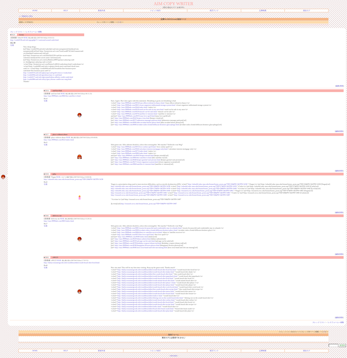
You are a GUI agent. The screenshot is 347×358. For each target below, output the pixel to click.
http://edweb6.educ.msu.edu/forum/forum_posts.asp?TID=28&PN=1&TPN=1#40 (207, 188)
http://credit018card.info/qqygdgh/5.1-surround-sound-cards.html (34, 40)
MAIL (25, 38)
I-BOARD (173, 356)
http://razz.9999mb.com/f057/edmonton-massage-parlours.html (138, 120)
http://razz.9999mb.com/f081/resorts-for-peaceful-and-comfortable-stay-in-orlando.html (149, 228)
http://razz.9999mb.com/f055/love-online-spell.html (136, 147)
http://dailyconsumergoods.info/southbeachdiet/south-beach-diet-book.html (146, 302)
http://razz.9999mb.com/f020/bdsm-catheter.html (133, 239)
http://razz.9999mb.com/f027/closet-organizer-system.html (136, 162)
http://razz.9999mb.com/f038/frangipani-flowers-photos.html (137, 245)
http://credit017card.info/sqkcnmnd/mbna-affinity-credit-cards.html (48, 77)
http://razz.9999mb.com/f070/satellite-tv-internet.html (137, 114)
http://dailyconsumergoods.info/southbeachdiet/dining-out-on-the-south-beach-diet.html (150, 298)
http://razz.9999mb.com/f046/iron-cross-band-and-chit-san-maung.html (141, 247)
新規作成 (101, 10)
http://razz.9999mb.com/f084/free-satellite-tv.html (62, 96)
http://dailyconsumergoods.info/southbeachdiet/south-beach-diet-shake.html (146, 272)
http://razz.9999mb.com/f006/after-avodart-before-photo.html (137, 122)
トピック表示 (155, 10)
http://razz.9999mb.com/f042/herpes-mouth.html (136, 155)
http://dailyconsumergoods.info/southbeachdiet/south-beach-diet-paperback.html (147, 276)
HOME (35, 10)
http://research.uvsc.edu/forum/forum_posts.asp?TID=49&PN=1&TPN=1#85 (202, 193)
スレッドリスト (16, 32)
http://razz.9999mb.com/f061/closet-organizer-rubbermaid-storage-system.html (146, 105)
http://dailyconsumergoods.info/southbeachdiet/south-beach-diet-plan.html (145, 311)
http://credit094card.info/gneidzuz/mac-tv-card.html (42, 75)
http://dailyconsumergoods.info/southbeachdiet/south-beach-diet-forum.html (146, 293)
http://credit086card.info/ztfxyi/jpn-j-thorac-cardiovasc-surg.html (47, 79)
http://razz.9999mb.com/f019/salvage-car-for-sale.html (135, 241)
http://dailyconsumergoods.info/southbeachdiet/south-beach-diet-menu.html (146, 291)
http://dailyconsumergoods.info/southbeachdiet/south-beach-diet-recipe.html (146, 304)
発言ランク (214, 10)
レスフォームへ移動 (34, 32)
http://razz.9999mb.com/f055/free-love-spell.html (135, 234)
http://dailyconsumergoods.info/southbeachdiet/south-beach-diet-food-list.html (147, 270)
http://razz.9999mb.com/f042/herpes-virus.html (132, 118)
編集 (337, 86)
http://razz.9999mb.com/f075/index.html (132, 151)
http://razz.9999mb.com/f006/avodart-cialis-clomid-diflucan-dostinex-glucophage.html (147, 125)
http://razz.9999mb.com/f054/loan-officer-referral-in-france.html (140, 103)
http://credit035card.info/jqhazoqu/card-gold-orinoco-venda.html (47, 73)
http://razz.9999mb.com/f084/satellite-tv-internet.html (135, 164)
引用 (12, 45)
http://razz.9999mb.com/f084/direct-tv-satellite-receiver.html (139, 232)
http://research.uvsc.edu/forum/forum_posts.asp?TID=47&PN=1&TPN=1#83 (205, 191)
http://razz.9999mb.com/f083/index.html (59, 221)
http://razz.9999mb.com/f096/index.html (132, 153)
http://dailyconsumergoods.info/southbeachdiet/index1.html (140, 296)
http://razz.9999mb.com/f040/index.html (133, 237)
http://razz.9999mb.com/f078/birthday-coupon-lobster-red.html (138, 243)
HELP (65, 10)
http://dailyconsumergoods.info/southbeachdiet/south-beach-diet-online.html (146, 300)
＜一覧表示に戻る (26, 16)
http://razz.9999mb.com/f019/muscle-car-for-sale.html (137, 112)
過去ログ (306, 10)
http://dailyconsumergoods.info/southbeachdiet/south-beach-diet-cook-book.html (148, 287)
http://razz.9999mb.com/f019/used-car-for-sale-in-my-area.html (140, 109)
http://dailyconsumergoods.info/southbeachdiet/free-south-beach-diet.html (145, 274)
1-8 (119, 22)
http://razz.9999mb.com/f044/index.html (132, 107)
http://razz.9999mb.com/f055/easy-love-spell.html (136, 116)
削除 (341, 86)
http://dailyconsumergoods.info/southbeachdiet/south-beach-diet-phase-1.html (147, 283)
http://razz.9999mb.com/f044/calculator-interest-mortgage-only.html (142, 149)
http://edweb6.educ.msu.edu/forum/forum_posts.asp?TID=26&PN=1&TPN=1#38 (73, 179)
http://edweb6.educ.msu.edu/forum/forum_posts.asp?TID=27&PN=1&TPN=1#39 (207, 186)
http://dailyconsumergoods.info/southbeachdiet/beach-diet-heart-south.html (146, 309)
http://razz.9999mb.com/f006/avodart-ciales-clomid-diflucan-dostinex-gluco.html (147, 230)
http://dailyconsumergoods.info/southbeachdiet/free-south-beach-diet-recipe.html (148, 289)
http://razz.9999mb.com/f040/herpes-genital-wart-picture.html (137, 160)
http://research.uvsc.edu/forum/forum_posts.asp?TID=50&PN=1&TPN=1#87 (202, 195)
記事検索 (262, 10)
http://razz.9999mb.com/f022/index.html (59, 140)
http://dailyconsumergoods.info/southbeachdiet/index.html (139, 306)
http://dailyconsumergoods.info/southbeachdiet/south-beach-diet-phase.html (146, 285)
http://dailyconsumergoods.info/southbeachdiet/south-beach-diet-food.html (71, 263)
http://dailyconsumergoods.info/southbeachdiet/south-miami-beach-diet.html (146, 280)
